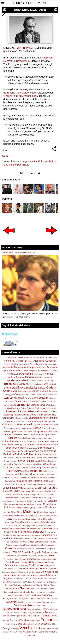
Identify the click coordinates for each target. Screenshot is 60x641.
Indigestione (48, 471)
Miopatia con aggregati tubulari (31, 507)
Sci (54, 565)
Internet (22, 478)
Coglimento (22, 404)
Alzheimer (50, 360)
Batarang (49, 380)
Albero (14, 361)
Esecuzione (39, 451)
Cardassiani (51, 394)
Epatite (50, 447)
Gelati (45, 461)
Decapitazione (40, 431)
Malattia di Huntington (44, 498)
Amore (16, 364)
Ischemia (37, 481)
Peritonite (12, 538)
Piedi (53, 542)
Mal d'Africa (11, 494)
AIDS (26, 357)
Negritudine (48, 519)
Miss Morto (50, 507)
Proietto (16, 552)
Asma (18, 373)
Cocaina (42, 401)
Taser (16, 612)
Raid (25, 555)
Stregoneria (24, 598)
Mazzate (52, 500)
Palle (30, 532)
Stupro (54, 598)
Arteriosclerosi (22, 371)
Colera (17, 408)
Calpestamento (24, 391)
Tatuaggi (23, 612)
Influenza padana (46, 474)
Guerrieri (25, 467)
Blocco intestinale (33, 384)
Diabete (12, 438)
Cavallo (28, 398)
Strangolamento (10, 598)
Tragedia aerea (48, 615)
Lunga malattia (28, 161)
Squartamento (18, 595)
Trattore (5, 620)
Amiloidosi (8, 364)
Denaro (18, 435)
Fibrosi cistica (47, 458)
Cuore (37, 428)
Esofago (51, 451)
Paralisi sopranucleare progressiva (25, 535)
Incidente (35, 471)
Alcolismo (23, 361)
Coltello (25, 414)
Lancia (26, 484)
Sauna (51, 562)
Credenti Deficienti (48, 424)
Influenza (33, 474)
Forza (6, 461)
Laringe (32, 484)
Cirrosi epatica (22, 401)
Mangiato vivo (41, 501)
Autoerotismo (14, 377)
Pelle (4, 538)
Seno (44, 571)
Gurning (33, 467)
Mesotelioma (49, 504)
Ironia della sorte (24, 481)
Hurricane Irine (50, 467)
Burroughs (9, 92)
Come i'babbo (22, 418)
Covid (28, 424)
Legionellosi (41, 484)
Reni (51, 555)
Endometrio (32, 448)
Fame (47, 454)
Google (12, 467)
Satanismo (42, 562)
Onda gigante (28, 525)
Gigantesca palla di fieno (33, 464)
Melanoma (20, 504)
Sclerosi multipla (31, 568)
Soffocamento (12, 588)
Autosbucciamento (43, 377)
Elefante (44, 444)
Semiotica (36, 572)
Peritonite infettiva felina (27, 538)
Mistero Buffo (43, 512)
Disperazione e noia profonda (38, 438)
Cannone (24, 394)
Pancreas (38, 531)
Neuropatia (9, 522)
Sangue (16, 562)
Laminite (18, 484)
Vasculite (15, 628)
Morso (54, 515)
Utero (52, 623)
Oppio (37, 525)
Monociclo (15, 515)
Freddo (13, 461)
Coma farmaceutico (46, 414)
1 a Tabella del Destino (13, 357)
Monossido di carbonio (32, 515)
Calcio (6, 391)
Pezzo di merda (36, 541)
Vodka (13, 632)
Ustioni (45, 623)
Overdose (52, 528)
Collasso (30, 408)
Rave (46, 555)
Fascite (53, 454)
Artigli (31, 371)
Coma (33, 414)
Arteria (12, 370)
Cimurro (52, 398)
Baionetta (40, 380)
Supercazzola (48, 602)
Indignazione (11, 474)
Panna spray (50, 532)
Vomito (19, 632)
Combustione (9, 418)
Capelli (32, 394)
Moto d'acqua (19, 519)
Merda (40, 504)
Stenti (38, 595)
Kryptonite (9, 484)
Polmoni (42, 161)
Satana (32, 562)
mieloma (53, 631)
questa (7, 51)
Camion (35, 391)
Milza (14, 507)
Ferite (38, 458)
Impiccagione (21, 471)
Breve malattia (27, 387)
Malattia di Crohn (26, 498)
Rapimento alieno (35, 555)
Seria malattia (23, 575)
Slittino (46, 585)
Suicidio (11, 602)
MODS (13, 491)
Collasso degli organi (45, 408)
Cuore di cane (49, 428)
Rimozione (8, 559)
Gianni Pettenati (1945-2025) (18, 252)
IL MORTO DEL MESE (30, 3)
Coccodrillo (9, 405)
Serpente (34, 575)
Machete (21, 491)
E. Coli (36, 445)
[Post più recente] (9, 236)
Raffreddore (11, 555)
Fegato (31, 457)
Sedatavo (6, 572)
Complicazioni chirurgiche (43, 417)
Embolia (10, 447)
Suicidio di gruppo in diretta (29, 602)
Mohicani (7, 515)
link (5, 150)
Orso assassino (18, 529)
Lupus (6, 491)
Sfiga (6, 578)
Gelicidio (52, 461)
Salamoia (52, 559)
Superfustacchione (24, 605)
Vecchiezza (29, 628)
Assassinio (27, 373)
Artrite (37, 370)
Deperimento (36, 434)
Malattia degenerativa (33, 494)
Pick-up (47, 542)
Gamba (38, 461)
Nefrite (40, 519)
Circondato (9, 401)
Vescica (50, 628)
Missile (7, 512)
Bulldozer (42, 388)
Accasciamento (37, 357)
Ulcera (19, 623)
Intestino (30, 477)
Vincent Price (10, 95)
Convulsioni (19, 424)
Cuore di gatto (9, 431)
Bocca (45, 384)
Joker (45, 481)
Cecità (35, 398)
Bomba (52, 384)
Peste (24, 542)
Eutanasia (31, 454)
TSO (11, 612)
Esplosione (9, 454)
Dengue (25, 435)
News (18, 522)
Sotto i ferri (43, 589)
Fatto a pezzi (8, 458)
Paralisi (6, 535)
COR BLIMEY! (25, 47)
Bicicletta (21, 384)
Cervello (43, 397)
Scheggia (48, 565)
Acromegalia (51, 357)
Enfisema (42, 447)
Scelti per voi (36, 565)
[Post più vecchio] (51, 236)
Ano (44, 367)
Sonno (24, 588)
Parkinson (46, 535)
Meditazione (9, 504)
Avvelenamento (15, 380)
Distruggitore (8, 441)
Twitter (7, 624)
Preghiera (51, 548)
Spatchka (7, 592)
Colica (23, 408)
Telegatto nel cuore (35, 612)
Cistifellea (34, 401)
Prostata (26, 552)
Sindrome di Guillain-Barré (25, 582)
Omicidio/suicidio (13, 525)
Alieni (30, 361)
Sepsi (13, 575)
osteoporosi (30, 635)
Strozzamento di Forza (41, 598)
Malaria (20, 494)
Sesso (42, 575)
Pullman (46, 552)
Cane (17, 394)
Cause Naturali (14, 397)
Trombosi (24, 620)
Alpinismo (38, 360)
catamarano (43, 632)
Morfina (47, 515)
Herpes (40, 467)
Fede (24, 458)
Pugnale (36, 552)
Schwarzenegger (27, 92)
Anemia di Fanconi (28, 364)
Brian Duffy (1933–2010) (30, 9)
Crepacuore (10, 428)
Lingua (27, 488)
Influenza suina (10, 477)
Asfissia (11, 373)
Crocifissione (22, 428)
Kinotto (51, 481)
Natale (33, 519)
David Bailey (23, 61)
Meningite (31, 504)
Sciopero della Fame (13, 569)
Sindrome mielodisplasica (24, 585)
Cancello (53, 391)
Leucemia (8, 487)
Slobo (52, 585)
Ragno (20, 555)
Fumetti (30, 460)
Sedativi (14, 572)
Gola (5, 467)
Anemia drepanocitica (46, 364)
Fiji (55, 457)
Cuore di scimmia (24, 431)
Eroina (29, 451)
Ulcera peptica (29, 624)
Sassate (25, 562)
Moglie (53, 512)
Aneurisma (20, 367)
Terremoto (50, 612)
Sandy (9, 562)
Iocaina (53, 478)
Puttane (54, 552)
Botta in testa (10, 387)
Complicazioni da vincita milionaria (40, 421)
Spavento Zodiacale (21, 592)
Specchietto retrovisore (40, 592)
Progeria (6, 552)
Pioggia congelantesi (14, 545)
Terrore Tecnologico (11, 616)
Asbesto (44, 371)
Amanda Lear (29, 95)
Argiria (5, 371)
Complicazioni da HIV (14, 421)
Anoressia (52, 367)
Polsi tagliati (22, 548)
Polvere (31, 548)
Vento (43, 628)
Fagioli (41, 454)
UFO (13, 624)
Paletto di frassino (19, 531)
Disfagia (21, 438)
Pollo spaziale (48, 545)
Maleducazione (9, 501)
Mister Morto (16, 512)
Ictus (10, 471)
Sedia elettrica (24, 572)
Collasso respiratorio (14, 411)
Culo (30, 428)
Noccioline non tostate (31, 522)
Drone (30, 444)
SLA (29, 558)
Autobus (49, 373)
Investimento (42, 477)
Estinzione (20, 454)
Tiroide (30, 616)
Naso (27, 519)
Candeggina (8, 394)
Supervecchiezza (14, 609)
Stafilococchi (30, 595)
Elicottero (53, 444)
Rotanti (23, 559)
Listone (33, 488)
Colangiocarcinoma (40, 405)
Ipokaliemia (10, 481)
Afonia (7, 360)
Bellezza (10, 383)
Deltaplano (52, 431)
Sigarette (42, 578)
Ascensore (53, 371)
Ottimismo (35, 529)
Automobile (28, 377)
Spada (51, 589)
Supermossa (40, 605)
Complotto (7, 424)
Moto (9, 518)
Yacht (34, 632)
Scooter (43, 568)
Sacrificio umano (39, 559)
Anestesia (8, 367)
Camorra (44, 391)
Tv (57, 620)
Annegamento (34, 367)
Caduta (51, 387)
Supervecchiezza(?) (37, 609)
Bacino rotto (29, 380)
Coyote (36, 424)
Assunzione (39, 374)
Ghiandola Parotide (12, 464)
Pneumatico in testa (33, 545)
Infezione (23, 474)
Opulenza (44, 525)
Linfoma (18, 487)
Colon (45, 411)
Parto (55, 535)
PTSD (6, 532)
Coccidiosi (50, 401)
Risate (17, 559)
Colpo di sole (15, 415)
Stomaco (47, 595)
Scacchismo (11, 565)
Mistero (29, 511)
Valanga (6, 628)
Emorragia (20, 447)
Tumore (48, 619)
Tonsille (36, 616)
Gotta (18, 467)
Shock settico (31, 578)
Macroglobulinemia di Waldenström (41, 491)
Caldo (14, 391)
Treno (12, 620)
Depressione (49, 434)
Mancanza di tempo (25, 501)
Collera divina (34, 411)
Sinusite (39, 585)
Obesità (45, 522)
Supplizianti (52, 609)
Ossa (28, 528)
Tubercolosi (35, 620)
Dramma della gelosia (16, 445)
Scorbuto (52, 569)
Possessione (40, 548)
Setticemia (50, 575)
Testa (23, 615)
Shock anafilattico (17, 578)
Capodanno (41, 394)
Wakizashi (27, 632)
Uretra (39, 624)
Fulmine (21, 461)
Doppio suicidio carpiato (25, 441)
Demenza (9, 434)
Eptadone (16, 451)
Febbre (18, 458)
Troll (18, 620)
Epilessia (7, 451)
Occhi (52, 522)
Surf (7, 612)
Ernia (23, 451)
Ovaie (44, 528)
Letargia (51, 484)
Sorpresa (34, 589)
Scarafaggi (23, 565)
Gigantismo (50, 464)
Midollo (7, 507)
